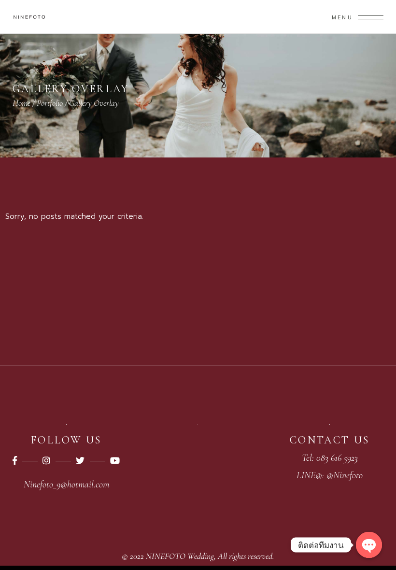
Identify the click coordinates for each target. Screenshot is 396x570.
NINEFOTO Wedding (180, 556)
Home (21, 103)
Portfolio (50, 103)
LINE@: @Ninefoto (330, 475)
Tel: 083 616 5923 (330, 458)
